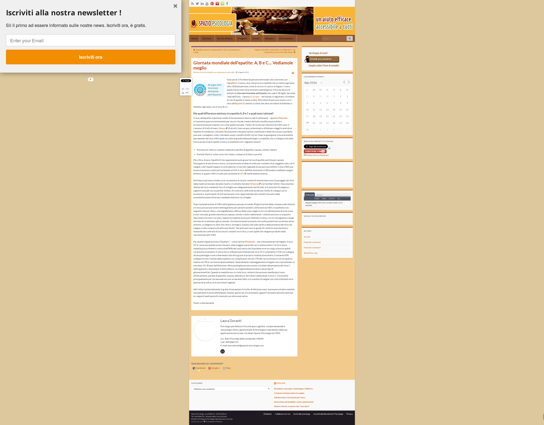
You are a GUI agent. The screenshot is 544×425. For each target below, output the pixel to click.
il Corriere (254, 96)
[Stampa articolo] (293, 72)
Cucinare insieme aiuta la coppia (289, 393)
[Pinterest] (217, 3)
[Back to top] (537, 418)
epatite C (233, 83)
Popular (310, 195)
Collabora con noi (282, 414)
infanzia (254, 183)
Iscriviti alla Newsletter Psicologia (328, 414)
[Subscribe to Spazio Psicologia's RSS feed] (192, 3)
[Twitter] (197, 3)
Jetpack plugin (311, 203)
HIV (242, 173)
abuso (222, 128)
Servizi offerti (224, 38)
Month (332, 199)
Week (324, 199)
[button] (90, 12)
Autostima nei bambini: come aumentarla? (294, 402)
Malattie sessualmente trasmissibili (220, 72)
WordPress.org (310, 253)
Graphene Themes (215, 421)
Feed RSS (281, 383)
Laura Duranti (200, 72)
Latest (319, 195)
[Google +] (212, 3)
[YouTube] (207, 3)
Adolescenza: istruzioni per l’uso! (289, 397)
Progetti (242, 38)
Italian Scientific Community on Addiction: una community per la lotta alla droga (275, 50)
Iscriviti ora (90, 57)
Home (194, 38)
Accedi (307, 237)
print (187, 92)
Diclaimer (268, 414)
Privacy (349, 414)
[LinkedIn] (202, 3)
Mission (269, 38)
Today (316, 199)
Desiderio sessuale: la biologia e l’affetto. (293, 388)
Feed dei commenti (312, 247)
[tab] (199, 368)
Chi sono (207, 38)
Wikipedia (282, 118)
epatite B (240, 103)
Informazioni (286, 38)
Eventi (256, 38)
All (339, 199)
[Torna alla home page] (272, 21)
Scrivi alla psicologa (301, 414)
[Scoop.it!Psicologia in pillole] (222, 3)
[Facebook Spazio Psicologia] (227, 3)
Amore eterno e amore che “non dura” (292, 406)
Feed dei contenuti (312, 242)
